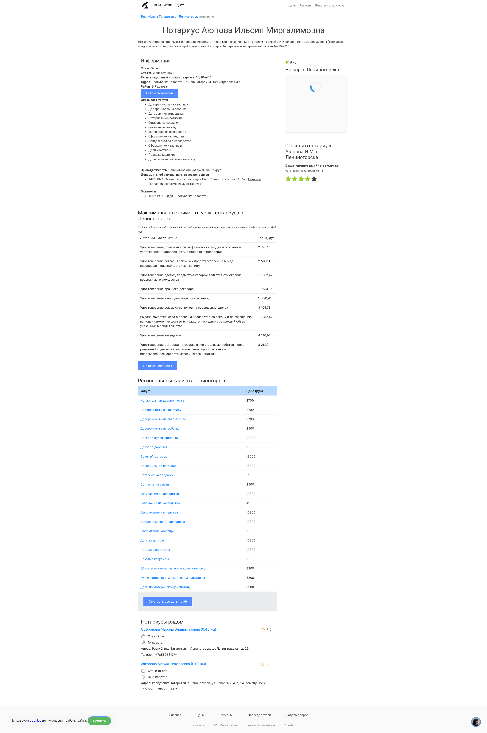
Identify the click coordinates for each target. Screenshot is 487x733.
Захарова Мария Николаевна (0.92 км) (173, 664)
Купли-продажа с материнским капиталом (172, 578)
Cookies (290, 725)
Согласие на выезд (154, 484)
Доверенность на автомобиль (163, 419)
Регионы (305, 5)
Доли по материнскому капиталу (165, 587)
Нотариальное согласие (158, 466)
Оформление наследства (159, 512)
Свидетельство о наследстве (162, 522)
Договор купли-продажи (159, 438)
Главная (175, 715)
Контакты (199, 725)
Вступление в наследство (159, 494)
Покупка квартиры (154, 559)
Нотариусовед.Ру (168, 5)
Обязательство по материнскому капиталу (172, 568)
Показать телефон (159, 93)
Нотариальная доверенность (162, 400)
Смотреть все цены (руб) (168, 601)
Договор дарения (153, 447)
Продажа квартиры (155, 550)
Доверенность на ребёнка (160, 428)
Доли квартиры (152, 540)
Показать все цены (157, 366)
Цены (292, 5)
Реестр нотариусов (330, 5)
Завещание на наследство (160, 503)
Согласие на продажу (156, 475)
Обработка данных (226, 725)
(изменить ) (206, 16)
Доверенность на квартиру (160, 410)
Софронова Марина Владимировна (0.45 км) (178, 629)
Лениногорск (188, 16)
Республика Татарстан (157, 16)
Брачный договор (153, 456)
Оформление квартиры (157, 531)
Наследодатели (259, 715)
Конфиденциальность (262, 725)
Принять (99, 721)
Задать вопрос (297, 715)
